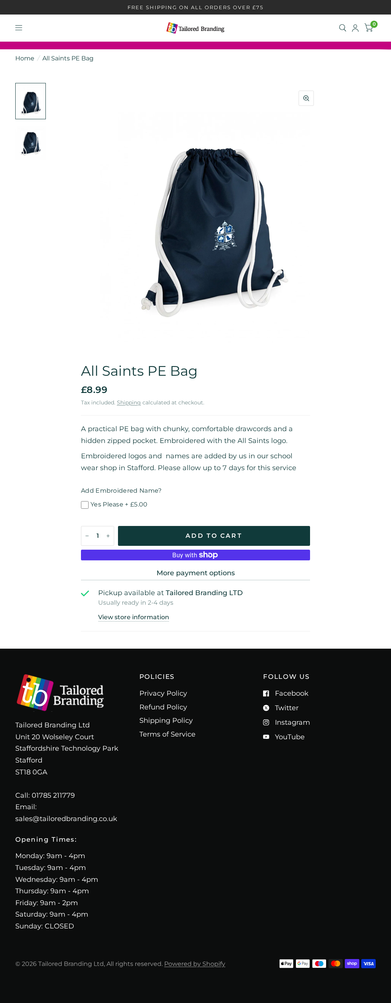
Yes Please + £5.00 (119, 504)
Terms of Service (167, 734)
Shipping (129, 402)
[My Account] (355, 28)
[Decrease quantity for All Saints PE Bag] (87, 535)
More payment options (196, 573)
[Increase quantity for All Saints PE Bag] (108, 535)
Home (24, 58)
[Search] (342, 28)
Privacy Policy (163, 693)
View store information (133, 617)
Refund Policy (163, 707)
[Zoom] (306, 98)
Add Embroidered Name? (121, 490)
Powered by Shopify (194, 963)
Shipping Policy (166, 720)
